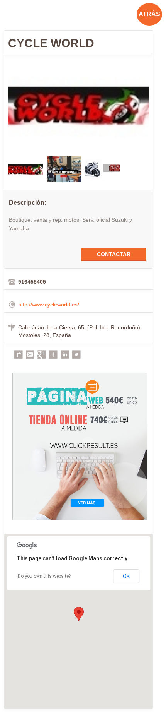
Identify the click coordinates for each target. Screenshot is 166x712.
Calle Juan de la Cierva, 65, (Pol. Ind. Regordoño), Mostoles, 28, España (80, 331)
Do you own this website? (44, 576)
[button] (79, 614)
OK (126, 576)
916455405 (32, 282)
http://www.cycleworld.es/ (48, 304)
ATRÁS (149, 14)
